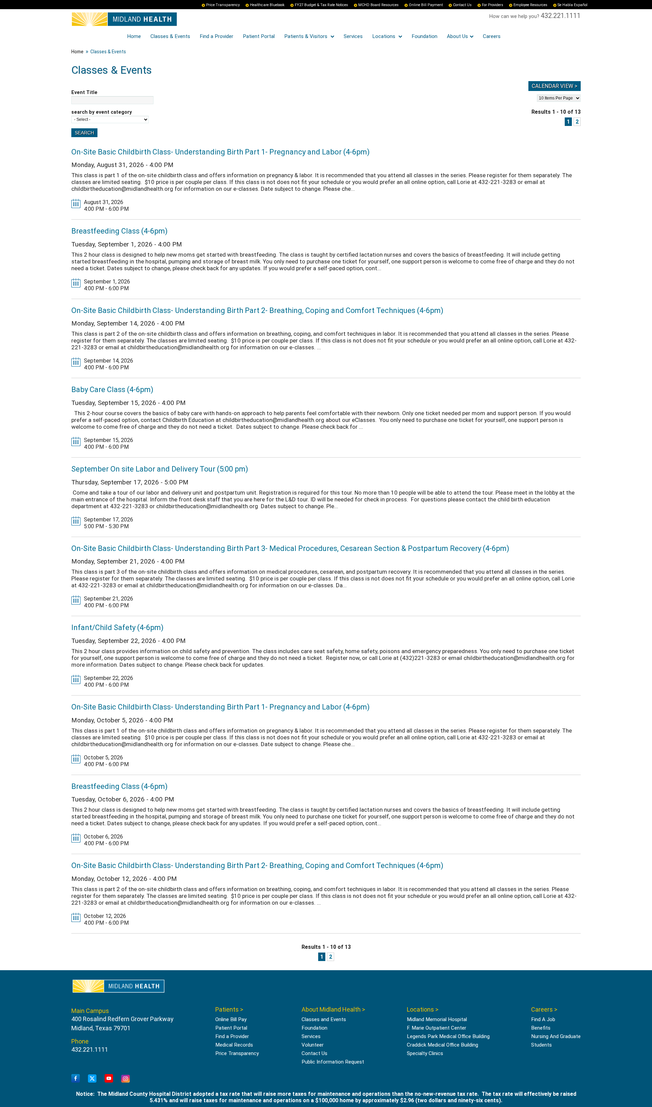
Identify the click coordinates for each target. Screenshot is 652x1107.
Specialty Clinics (425, 1053)
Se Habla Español (572, 5)
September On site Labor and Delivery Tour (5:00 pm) (159, 468)
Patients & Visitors (306, 36)
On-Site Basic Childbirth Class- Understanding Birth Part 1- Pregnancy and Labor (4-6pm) (220, 151)
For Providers (492, 5)
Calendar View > (554, 86)
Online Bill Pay (231, 1019)
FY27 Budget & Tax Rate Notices (321, 5)
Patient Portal (259, 36)
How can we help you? (515, 16)
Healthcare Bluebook (267, 5)
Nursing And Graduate (556, 1036)
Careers (492, 36)
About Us (457, 36)
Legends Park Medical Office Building (448, 1036)
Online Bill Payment (426, 5)
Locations (384, 36)
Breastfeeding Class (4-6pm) (119, 230)
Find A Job (543, 1019)
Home (134, 36)
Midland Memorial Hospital (437, 1019)
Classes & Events (170, 36)
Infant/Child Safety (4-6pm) (117, 627)
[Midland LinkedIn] (125, 1079)
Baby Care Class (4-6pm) (112, 389)
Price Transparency (223, 5)
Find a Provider (216, 36)
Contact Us (462, 5)
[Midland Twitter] (92, 1078)
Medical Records (234, 1045)
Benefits (540, 1028)
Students (541, 1045)
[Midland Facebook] (75, 1078)
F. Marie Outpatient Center (436, 1028)
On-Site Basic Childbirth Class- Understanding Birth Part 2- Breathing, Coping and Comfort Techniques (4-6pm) (257, 310)
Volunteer (313, 1045)
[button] (629, 1084)
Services (353, 36)
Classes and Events (324, 1019)
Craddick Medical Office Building (442, 1045)
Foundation (424, 36)
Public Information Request (333, 1062)
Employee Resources (530, 5)
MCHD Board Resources (378, 5)
